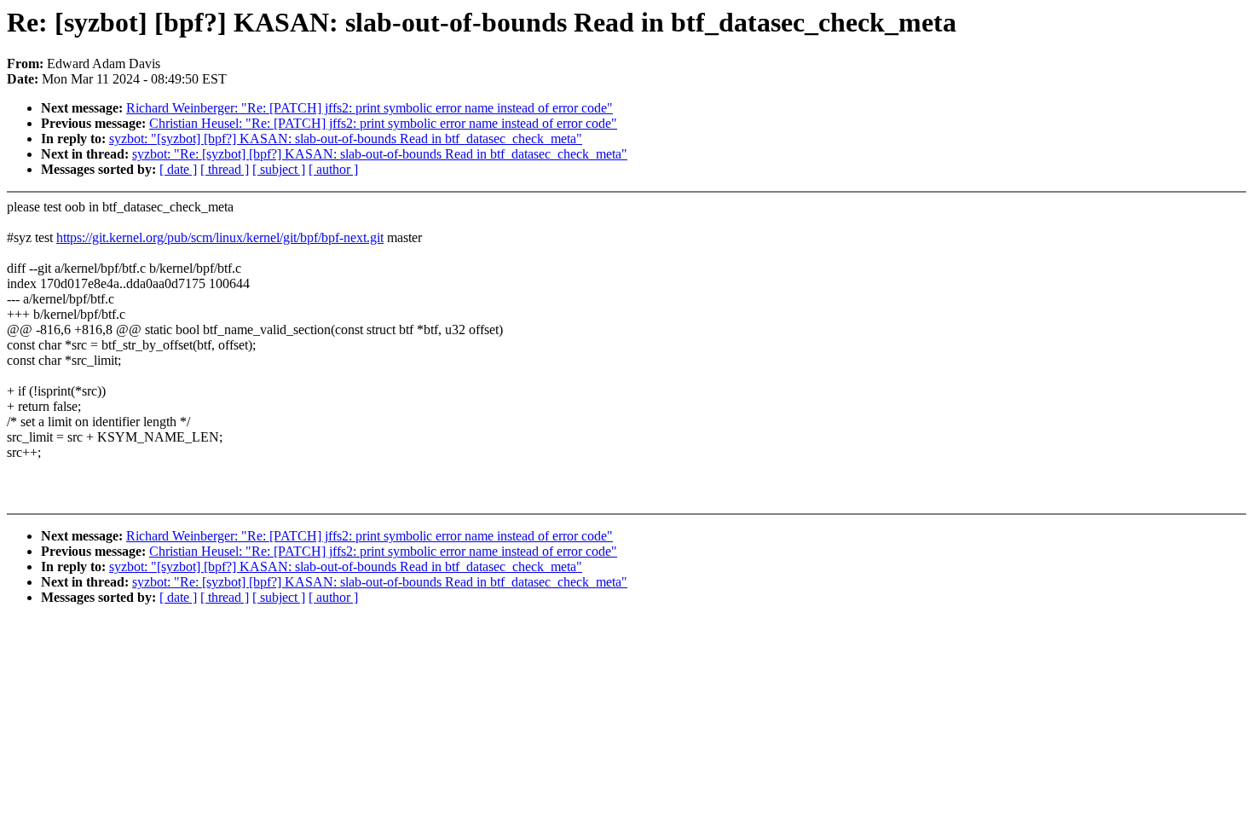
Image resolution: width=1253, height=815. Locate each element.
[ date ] (178, 169)
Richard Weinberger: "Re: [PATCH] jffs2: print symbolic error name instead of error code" (369, 108)
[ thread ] (224, 169)
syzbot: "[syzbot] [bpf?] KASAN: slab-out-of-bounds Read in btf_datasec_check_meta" (345, 138)
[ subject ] (278, 169)
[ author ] (333, 169)
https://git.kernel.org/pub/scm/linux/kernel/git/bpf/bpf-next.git (220, 237)
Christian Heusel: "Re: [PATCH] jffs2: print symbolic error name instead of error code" (383, 123)
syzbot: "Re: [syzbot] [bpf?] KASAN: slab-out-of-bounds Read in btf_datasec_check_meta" (379, 154)
